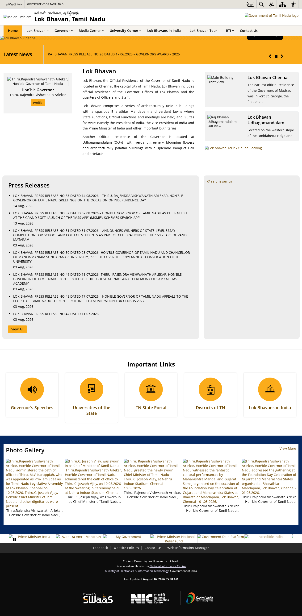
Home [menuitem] (13, 30)
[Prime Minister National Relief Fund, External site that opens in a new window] (173, 538)
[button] (270, 56)
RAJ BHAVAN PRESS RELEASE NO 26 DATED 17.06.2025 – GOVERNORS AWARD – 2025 (114, 54)
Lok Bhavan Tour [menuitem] (203, 30)
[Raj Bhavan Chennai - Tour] (233, 148)
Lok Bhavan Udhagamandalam (265, 119)
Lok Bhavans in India (270, 407)
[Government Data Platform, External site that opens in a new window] (220, 536)
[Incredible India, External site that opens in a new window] (268, 536)
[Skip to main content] (250, 4)
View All (17, 329)
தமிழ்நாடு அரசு (14, 4)
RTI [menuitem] (228, 30)
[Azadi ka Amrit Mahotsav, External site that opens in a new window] (79, 536)
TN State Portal (151, 407)
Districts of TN (210, 407)
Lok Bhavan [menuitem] (36, 30)
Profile (37, 103)
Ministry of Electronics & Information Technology (137, 571)
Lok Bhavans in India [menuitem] (164, 30)
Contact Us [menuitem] (249, 30)
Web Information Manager (188, 547)
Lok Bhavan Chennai (268, 77)
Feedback (100, 547)
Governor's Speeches (32, 407)
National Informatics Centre (168, 566)
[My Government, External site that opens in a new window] (126, 536)
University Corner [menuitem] (124, 30)
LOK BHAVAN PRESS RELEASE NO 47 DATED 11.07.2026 (56, 314)
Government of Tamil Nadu (46, 4)
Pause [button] (14, 539)
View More (288, 448)
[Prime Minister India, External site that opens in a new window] (32, 536)
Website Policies (126, 547)
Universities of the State (91, 410)
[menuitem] (261, 4)
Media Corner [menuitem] (90, 30)
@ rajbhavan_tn (219, 181)
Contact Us (153, 547)
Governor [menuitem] (62, 30)
